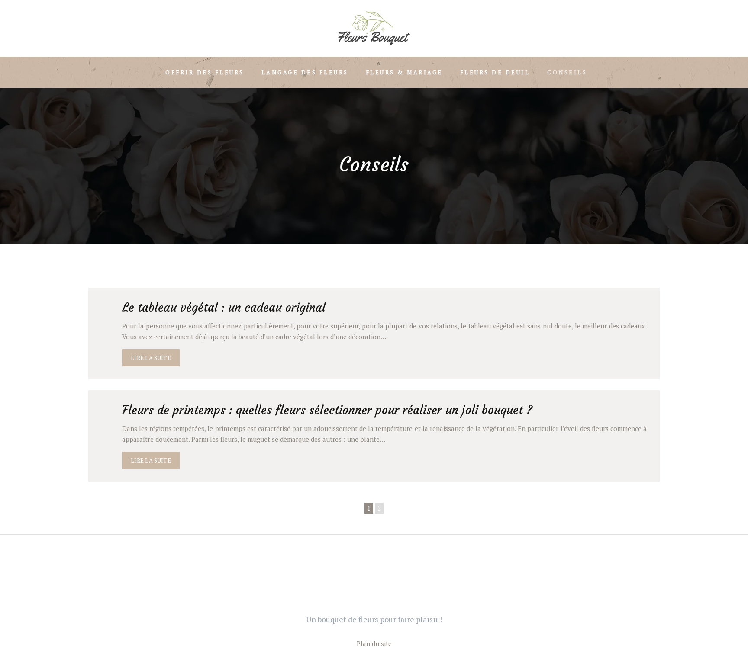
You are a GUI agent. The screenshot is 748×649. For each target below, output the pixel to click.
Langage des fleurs (304, 72)
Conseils (567, 72)
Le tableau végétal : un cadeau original (224, 307)
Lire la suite (151, 358)
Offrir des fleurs (204, 72)
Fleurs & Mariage (404, 72)
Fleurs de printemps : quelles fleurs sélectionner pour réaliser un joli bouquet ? (327, 410)
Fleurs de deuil (495, 72)
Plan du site (374, 643)
